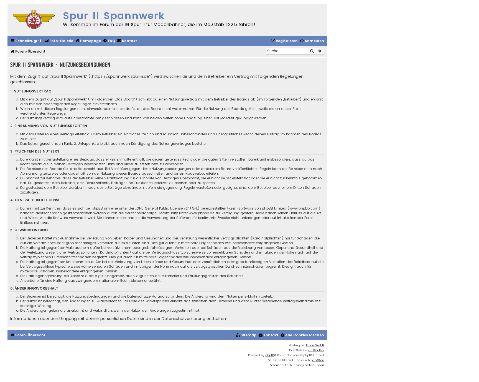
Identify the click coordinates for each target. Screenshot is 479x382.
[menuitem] (58, 41)
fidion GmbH (315, 345)
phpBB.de (317, 360)
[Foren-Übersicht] (34, 20)
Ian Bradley (316, 350)
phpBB (269, 355)
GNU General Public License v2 (162, 208)
